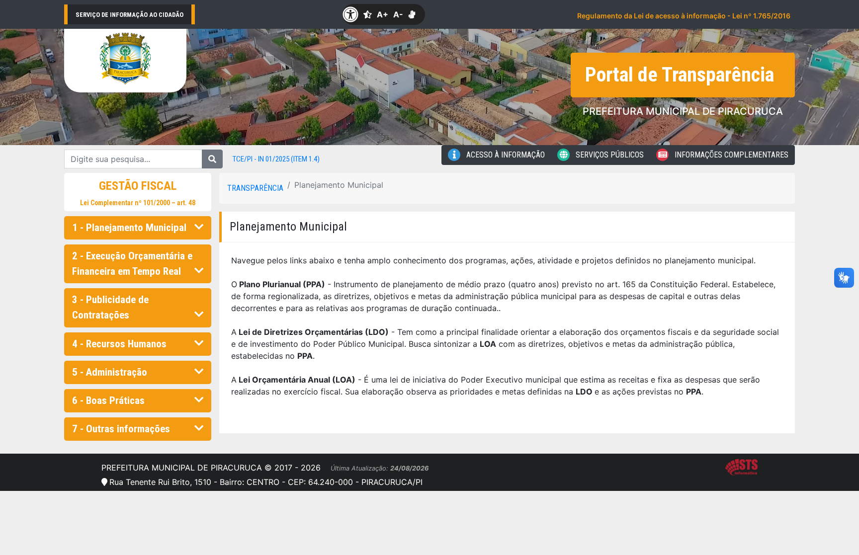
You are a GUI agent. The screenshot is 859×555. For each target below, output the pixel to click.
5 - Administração (109, 372)
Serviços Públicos (609, 154)
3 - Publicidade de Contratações (110, 307)
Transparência (255, 188)
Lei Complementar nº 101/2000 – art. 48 (137, 203)
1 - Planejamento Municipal (129, 228)
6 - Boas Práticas (108, 400)
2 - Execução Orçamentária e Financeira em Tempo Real (132, 263)
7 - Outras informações (121, 429)
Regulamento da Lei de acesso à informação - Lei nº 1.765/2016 (683, 15)
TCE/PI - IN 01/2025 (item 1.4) (276, 159)
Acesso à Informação (504, 154)
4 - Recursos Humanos (119, 344)
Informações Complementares (730, 154)
